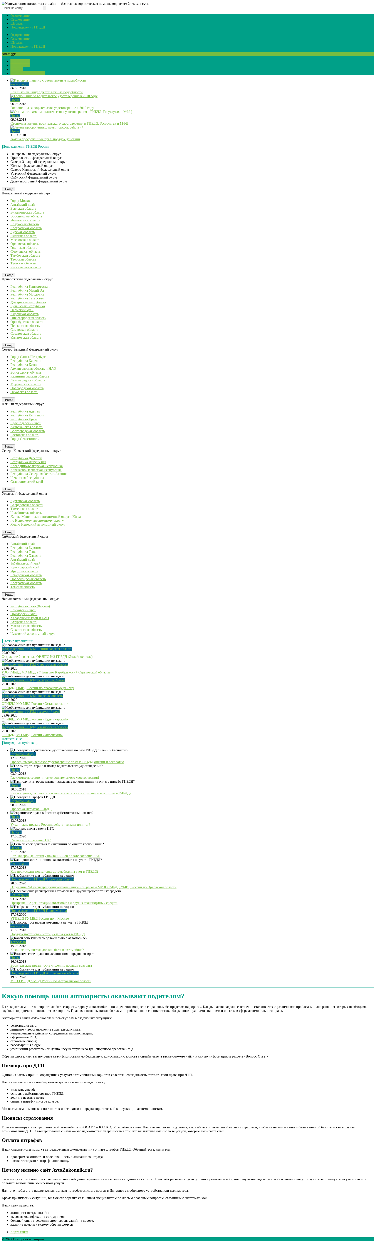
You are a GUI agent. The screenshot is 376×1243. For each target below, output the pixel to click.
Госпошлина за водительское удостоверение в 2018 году (52, 108)
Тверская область (23, 259)
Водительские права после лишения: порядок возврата (51, 965)
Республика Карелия (25, 361)
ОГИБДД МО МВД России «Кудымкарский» (35, 719)
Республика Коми (23, 364)
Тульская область (23, 263)
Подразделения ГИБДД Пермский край (31, 711)
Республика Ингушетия (28, 462)
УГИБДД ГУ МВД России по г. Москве (39, 918)
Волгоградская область (27, 431)
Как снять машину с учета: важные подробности (46, 92)
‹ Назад (8, 189)
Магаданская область (26, 626)
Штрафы (16, 23)
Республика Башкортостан (30, 286)
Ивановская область (25, 220)
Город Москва (20, 200)
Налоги (16, 832)
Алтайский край (22, 204)
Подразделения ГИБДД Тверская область (32, 696)
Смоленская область (25, 251)
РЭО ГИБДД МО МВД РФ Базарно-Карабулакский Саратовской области (56, 672)
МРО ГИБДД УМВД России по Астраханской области (50, 981)
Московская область (25, 240)
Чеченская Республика (27, 477)
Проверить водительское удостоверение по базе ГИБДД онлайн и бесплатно (67, 762)
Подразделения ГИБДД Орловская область (42, 879)
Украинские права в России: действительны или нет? (50, 824)
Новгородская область (27, 388)
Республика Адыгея (25, 411)
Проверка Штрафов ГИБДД (31, 809)
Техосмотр (18, 942)
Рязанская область (23, 247)
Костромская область (26, 228)
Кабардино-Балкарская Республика (36, 466)
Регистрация (19, 84)
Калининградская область (29, 376)
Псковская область (24, 392)
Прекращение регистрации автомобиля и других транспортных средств (64, 903)
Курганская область (25, 501)
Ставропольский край (26, 481)
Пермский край (22, 310)
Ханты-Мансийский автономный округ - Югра (45, 516)
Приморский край (23, 614)
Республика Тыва (23, 551)
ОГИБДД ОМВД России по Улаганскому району (38, 688)
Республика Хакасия (25, 555)
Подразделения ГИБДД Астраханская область (44, 973)
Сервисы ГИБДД (23, 754)
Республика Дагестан (26, 458)
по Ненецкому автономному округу (37, 520)
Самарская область (24, 329)
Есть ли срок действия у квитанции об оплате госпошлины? (55, 856)
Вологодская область (26, 372)
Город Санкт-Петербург (28, 357)
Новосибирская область (28, 579)
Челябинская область (26, 513)
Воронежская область (26, 216)
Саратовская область (25, 333)
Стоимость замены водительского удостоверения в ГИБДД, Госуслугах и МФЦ (69, 123)
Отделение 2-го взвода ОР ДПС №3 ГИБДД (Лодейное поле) (47, 656)
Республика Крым (23, 419)
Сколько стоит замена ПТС (30, 840)
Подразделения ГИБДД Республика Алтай (33, 680)
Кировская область (24, 314)
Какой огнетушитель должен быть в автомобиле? (47, 950)
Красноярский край (25, 567)
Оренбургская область (26, 322)
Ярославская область (25, 267)
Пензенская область (25, 325)
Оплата (15, 785)
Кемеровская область (26, 575)
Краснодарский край (25, 423)
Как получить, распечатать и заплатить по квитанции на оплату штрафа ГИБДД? (70, 793)
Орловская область (24, 244)
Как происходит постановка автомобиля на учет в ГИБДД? (54, 871)
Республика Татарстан (27, 298)
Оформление (20, 15)
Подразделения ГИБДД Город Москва (38, 910)
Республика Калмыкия (27, 415)
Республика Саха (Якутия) (30, 606)
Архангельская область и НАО (33, 368)
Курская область (22, 232)
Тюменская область (24, 509)
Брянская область (23, 208)
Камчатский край (23, 610)
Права (15, 100)
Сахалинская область (26, 630)
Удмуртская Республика (28, 302)
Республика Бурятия (25, 548)
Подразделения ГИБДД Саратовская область (35, 664)
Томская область (22, 587)
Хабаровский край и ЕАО (29, 618)
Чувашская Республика (27, 306)
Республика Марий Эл (27, 290)
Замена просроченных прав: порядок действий (45, 139)
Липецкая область (23, 236)
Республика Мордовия (27, 294)
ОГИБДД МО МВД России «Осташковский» (35, 703)
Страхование (20, 19)
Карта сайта (19, 1232)
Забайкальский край (25, 563)
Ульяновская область (25, 337)
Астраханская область (26, 427)
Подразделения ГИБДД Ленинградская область (37, 649)
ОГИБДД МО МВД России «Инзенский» (32, 735)
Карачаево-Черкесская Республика (36, 470)
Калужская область (24, 224)
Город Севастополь (24, 439)
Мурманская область (25, 384)
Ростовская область (24, 435)
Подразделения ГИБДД (27, 27)
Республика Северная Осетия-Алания (38, 474)
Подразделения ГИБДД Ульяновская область (35, 727)
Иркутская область (24, 571)
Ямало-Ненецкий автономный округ (37, 524)
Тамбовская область (25, 255)
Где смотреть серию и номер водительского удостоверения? (54, 777)
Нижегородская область (28, 318)
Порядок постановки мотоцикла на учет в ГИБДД (47, 934)
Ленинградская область (27, 380)
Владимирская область (27, 212)
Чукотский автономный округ (32, 633)
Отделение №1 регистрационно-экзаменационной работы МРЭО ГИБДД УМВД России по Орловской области (93, 887)
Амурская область (23, 622)
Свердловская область (26, 505)
